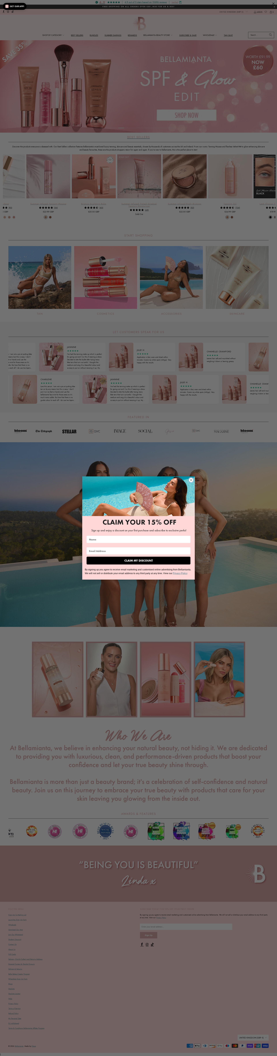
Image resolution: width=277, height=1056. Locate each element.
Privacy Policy (180, 573)
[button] (15, 6)
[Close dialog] (191, 480)
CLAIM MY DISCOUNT (138, 560)
